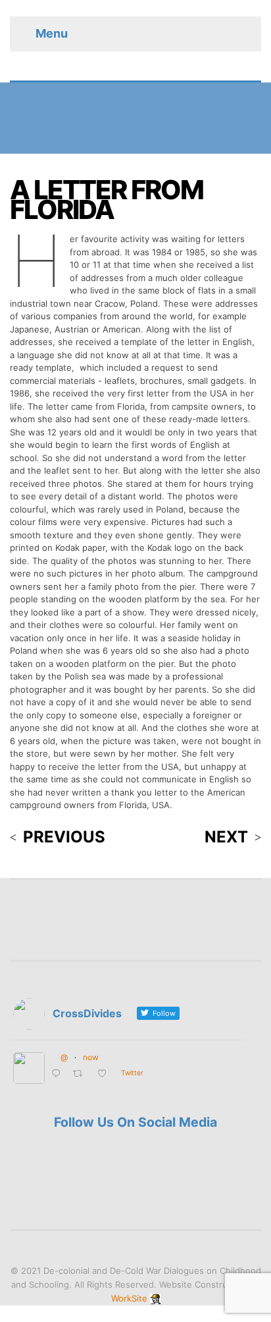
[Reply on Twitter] (59, 1074)
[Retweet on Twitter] (81, 1074)
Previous (64, 837)
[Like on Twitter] (106, 1074)
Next (226, 837)
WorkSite (129, 1298)
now (91, 1057)
